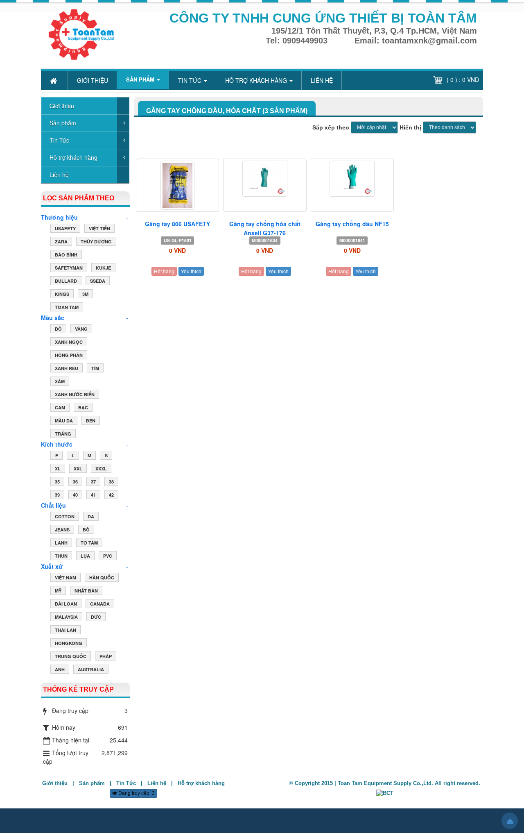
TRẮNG (63, 434)
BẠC (83, 407)
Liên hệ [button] (322, 80)
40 (75, 495)
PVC (107, 556)
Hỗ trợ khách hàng (73, 157)
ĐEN (90, 421)
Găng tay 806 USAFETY (177, 224)
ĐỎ (58, 329)
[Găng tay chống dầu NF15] (352, 179)
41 (93, 495)
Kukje (103, 268)
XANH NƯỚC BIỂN (75, 394)
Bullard (66, 281)
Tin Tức (59, 140)
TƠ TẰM (89, 543)
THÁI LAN (65, 630)
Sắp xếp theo (330, 127)
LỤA (85, 556)
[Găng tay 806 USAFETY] (177, 185)
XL (58, 468)
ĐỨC (96, 617)
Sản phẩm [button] (141, 79)
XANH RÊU (66, 368)
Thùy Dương (96, 241)
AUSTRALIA (91, 669)
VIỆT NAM (65, 577)
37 (93, 482)
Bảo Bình (66, 255)
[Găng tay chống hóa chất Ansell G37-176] (264, 179)
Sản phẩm (63, 123)
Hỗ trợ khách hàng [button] (257, 80)
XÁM (60, 381)
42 (111, 495)
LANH (61, 543)
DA (91, 516)
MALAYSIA (66, 617)
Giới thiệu (62, 106)
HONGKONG (68, 643)
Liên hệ (59, 174)
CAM (60, 407)
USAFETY (65, 228)
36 (75, 482)
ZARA (61, 241)
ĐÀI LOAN (66, 604)
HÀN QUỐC (101, 577)
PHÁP (105, 656)
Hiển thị (410, 127)
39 (57, 495)
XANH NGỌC (69, 342)
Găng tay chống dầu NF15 (352, 224)
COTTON (65, 516)
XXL (78, 468)
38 (111, 482)
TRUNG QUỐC (70, 656)
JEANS (62, 530)
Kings (62, 294)
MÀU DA (64, 421)
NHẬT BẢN (86, 591)
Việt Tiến (99, 228)
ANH (60, 669)
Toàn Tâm (67, 307)
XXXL (101, 468)
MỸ (58, 591)
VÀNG (81, 329)
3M (85, 294)
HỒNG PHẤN (69, 355)
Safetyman (69, 268)
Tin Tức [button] (190, 80)
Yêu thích (191, 271)
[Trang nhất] (54, 80)
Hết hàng (164, 271)
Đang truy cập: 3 (136, 793)
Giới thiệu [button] (92, 80)
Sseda (97, 281)
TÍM (95, 368)
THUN (61, 556)
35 (57, 482)
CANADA (100, 604)
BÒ (86, 530)
